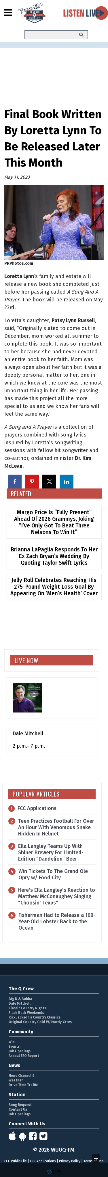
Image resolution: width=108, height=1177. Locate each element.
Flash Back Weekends (26, 1013)
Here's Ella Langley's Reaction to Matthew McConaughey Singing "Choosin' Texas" (56, 896)
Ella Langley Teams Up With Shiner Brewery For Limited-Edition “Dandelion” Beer (51, 852)
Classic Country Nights (27, 1008)
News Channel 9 (21, 1076)
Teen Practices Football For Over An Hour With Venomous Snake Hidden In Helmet (56, 827)
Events (14, 1046)
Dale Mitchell (20, 1003)
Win (12, 1042)
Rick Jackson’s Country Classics (34, 1017)
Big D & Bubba (20, 999)
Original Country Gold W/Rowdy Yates (40, 1022)
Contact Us (18, 1109)
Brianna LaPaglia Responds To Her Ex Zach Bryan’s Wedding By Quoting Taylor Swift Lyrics (54, 556)
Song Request (20, 1105)
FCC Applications (37, 808)
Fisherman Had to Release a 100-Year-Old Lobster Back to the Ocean (56, 921)
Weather (16, 1080)
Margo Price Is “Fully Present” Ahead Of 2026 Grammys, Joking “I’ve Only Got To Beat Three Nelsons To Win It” (54, 522)
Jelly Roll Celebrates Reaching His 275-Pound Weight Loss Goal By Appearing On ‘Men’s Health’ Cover (54, 587)
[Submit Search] (81, 34)
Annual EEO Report (24, 1056)
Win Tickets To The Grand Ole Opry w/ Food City (53, 874)
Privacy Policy (69, 1161)
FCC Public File (15, 1161)
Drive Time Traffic (23, 1085)
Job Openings (20, 1051)
